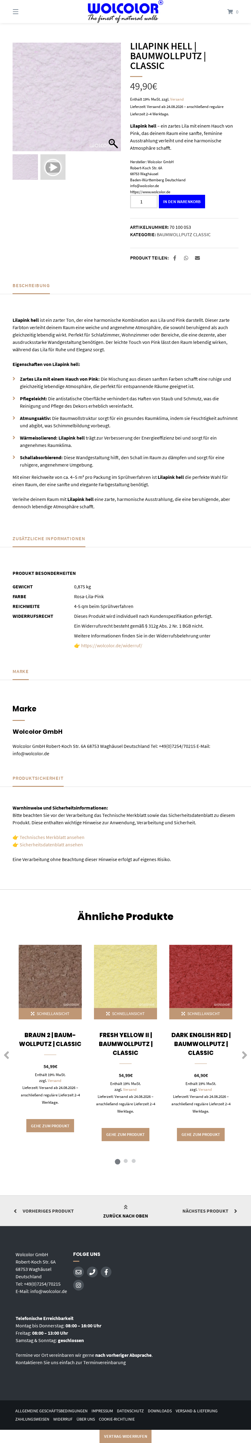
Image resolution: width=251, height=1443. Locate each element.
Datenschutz (130, 1411)
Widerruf (63, 1419)
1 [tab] (118, 1161)
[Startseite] (125, 11)
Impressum (102, 1411)
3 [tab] (133, 1161)
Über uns (86, 1419)
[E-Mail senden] (78, 1272)
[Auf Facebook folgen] (106, 1272)
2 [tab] (125, 1161)
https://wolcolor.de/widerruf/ (111, 645)
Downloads (160, 1411)
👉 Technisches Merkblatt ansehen (48, 837)
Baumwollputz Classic (184, 234)
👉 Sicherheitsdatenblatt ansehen (48, 844)
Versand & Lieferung (197, 1411)
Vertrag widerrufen (125, 1436)
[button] (113, 100)
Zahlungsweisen (32, 1419)
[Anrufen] (92, 1272)
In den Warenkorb (181, 201)
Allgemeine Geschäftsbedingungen (51, 1411)
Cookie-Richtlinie (117, 1419)
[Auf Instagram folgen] (78, 1285)
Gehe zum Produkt (50, 1126)
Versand (177, 99)
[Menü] (26, 11)
